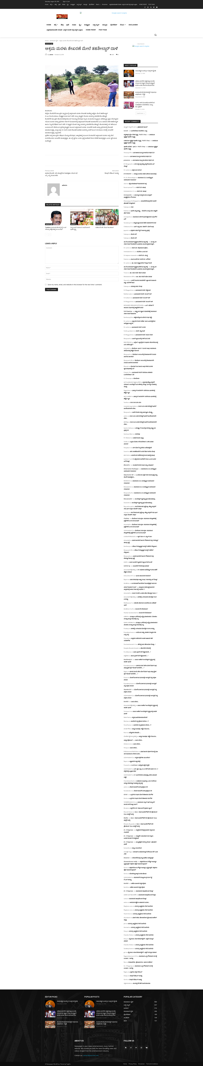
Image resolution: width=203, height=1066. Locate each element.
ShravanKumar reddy (130, 861)
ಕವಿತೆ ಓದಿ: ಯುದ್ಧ (143, 255)
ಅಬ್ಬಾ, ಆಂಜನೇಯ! (137, 848)
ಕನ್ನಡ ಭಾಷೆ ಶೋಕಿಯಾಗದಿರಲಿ (139, 717)
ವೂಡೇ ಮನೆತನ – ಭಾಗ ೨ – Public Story (134, 146)
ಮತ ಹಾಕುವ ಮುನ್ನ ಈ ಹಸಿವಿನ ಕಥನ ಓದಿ (143, 152)
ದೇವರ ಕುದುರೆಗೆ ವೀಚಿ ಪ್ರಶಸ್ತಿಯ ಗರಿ (139, 787)
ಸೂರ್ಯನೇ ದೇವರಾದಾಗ (141, 609)
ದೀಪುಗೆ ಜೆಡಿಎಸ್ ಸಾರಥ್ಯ (112, 173)
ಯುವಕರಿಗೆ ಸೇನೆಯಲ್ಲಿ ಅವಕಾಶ (141, 566)
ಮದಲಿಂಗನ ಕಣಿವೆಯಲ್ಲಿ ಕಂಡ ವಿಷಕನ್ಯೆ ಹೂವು (143, 455)
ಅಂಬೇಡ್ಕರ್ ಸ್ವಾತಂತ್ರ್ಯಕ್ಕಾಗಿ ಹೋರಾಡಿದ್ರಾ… (145, 499)
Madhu (126, 818)
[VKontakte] (147, 1048)
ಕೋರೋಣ (136, 378)
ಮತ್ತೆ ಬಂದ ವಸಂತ (136, 170)
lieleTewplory (128, 311)
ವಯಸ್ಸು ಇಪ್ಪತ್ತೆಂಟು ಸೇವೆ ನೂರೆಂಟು (144, 906)
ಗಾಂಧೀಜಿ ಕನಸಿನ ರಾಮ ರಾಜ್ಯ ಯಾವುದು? (143, 465)
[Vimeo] (154, 7)
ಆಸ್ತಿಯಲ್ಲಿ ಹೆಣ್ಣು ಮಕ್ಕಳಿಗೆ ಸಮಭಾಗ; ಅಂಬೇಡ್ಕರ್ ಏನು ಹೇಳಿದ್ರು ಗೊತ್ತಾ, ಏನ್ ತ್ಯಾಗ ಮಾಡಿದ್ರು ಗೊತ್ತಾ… (140, 384)
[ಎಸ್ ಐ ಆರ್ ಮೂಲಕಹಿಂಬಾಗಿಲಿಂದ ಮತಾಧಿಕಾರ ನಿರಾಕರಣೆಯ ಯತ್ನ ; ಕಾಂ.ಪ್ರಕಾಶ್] (129, 105)
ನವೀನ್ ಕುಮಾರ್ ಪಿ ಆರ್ (130, 587)
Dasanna (127, 858)
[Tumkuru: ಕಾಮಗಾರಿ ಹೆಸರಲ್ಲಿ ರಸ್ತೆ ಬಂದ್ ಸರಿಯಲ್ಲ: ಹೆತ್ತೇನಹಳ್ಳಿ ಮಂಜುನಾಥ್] (56, 217)
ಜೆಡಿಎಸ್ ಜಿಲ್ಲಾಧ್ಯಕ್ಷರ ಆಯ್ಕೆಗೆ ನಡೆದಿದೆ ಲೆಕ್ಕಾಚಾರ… (144, 546)
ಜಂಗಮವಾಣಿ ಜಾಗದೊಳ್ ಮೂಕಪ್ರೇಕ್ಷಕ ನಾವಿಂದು (143, 583)
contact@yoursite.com (91, 1055)
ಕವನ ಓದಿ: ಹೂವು (141, 187)
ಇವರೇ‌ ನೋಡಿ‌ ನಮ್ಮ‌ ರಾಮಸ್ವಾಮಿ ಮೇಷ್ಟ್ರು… (143, 412)
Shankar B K (127, 689)
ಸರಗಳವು (137, 434)
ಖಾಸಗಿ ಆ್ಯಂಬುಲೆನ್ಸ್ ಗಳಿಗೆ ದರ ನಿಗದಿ (141, 338)
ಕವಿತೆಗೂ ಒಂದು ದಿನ (142, 251)
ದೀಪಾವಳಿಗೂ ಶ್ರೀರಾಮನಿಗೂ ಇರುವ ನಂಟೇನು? (140, 962)
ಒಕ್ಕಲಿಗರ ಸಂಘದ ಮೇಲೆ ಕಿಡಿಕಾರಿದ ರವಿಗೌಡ (141, 794)
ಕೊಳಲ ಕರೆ (133, 234)
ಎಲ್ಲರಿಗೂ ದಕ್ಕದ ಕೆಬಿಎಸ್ (136, 972)
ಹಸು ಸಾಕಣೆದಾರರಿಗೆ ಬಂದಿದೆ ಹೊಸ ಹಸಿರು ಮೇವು (142, 451)
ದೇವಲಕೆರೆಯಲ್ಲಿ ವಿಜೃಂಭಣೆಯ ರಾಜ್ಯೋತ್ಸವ (142, 858)
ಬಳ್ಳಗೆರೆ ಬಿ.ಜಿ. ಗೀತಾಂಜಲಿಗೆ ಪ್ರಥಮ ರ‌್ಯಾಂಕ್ (141, 808)
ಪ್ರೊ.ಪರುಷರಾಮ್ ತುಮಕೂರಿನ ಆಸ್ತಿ (138, 183)
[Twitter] (151, 7)
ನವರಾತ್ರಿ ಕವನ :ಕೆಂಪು (136, 286)
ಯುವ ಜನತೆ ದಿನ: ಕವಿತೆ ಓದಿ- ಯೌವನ (140, 259)
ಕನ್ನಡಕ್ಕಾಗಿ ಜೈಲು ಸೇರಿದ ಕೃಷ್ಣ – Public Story (135, 134)
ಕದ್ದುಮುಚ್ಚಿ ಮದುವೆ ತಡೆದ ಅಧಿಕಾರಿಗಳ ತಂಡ (144, 223)
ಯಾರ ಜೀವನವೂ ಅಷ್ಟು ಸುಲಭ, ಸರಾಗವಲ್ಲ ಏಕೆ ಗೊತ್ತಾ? (143, 579)
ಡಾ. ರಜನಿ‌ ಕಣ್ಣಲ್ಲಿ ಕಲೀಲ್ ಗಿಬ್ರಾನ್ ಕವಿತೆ (142, 263)
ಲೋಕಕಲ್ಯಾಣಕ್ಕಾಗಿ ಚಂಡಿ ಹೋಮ (137, 873)
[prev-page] (46, 234)
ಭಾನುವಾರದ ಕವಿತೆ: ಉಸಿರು (139, 327)
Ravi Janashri (128, 499)
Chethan (126, 518)
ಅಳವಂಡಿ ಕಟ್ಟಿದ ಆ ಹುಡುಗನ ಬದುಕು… (140, 902)
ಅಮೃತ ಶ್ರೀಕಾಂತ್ (128, 740)
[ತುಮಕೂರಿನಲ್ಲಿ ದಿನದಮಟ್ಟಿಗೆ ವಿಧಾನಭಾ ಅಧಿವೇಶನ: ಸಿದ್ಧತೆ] (129, 94)
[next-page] (49, 234)
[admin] (46, 55)
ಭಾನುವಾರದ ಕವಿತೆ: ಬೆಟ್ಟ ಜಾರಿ (143, 290)
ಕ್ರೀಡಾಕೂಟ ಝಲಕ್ (142, 127)
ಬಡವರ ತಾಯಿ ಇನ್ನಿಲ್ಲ (138, 438)
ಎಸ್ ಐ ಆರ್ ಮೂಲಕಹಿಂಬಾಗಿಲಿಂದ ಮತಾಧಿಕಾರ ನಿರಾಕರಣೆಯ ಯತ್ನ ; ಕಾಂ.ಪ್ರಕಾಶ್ (145, 105)
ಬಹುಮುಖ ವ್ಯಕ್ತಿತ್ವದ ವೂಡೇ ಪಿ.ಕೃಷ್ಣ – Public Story (137, 140)
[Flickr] (136, 1048)
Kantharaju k (128, 659)
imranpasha (128, 195)
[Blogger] (126, 1048)
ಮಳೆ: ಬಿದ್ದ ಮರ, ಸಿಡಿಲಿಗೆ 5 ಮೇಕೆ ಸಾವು (144, 226)
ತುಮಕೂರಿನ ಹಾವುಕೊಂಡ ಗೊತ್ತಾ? (144, 891)
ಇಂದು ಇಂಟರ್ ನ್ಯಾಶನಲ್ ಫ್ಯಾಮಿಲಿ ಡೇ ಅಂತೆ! (140, 562)
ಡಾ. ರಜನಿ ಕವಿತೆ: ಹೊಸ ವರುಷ (137, 273)
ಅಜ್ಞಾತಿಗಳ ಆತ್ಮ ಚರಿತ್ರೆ (134, 761)
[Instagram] (148, 7)
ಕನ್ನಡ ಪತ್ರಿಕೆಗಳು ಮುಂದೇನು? (142, 757)
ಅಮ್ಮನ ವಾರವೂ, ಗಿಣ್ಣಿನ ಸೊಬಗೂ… (141, 729)
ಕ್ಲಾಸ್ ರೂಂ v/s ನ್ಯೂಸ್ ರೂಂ (144, 536)
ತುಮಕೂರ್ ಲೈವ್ (54, 41)
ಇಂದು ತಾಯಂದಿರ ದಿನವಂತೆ (143, 576)
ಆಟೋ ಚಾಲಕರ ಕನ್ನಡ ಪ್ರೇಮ (138, 883)
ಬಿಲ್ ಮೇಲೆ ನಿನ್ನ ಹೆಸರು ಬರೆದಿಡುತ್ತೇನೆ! (142, 448)
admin (51, 54)
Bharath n (127, 465)
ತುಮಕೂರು (73, 224)
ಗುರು (132, 207)
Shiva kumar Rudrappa (131, 469)
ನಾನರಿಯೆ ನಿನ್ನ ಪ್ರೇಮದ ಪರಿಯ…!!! (140, 721)
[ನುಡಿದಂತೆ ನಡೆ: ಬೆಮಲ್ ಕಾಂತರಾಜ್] (107, 217)
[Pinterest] (69, 60)
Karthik (126, 701)
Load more (140, 113)
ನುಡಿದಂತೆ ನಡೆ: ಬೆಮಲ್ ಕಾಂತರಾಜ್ (104, 227)
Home (47, 41)
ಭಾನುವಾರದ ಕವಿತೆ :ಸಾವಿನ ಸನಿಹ (143, 335)
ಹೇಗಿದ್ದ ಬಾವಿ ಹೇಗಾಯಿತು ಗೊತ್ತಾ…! (146, 644)
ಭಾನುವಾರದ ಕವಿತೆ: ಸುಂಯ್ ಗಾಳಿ (142, 294)
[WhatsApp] (74, 60)
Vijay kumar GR (128, 475)
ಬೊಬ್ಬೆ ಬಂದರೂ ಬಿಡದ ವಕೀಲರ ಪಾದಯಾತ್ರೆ (145, 174)
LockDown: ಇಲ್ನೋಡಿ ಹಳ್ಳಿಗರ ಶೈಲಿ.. (140, 765)
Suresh (126, 131)
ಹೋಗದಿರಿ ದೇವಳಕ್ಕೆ (146, 648)
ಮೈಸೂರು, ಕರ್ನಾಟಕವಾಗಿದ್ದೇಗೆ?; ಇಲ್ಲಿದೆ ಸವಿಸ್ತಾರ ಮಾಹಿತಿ (142, 952)
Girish (126, 794)
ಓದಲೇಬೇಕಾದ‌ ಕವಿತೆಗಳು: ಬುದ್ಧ (139, 131)
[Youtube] (157, 7)
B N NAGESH (127, 174)
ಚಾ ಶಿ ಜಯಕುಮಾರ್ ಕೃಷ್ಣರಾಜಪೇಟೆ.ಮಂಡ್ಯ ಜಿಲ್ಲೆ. (136, 242)
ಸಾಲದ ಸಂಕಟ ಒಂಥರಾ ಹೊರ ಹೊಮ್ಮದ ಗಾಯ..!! (144, 593)
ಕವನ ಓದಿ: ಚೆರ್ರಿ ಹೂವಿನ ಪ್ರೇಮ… (140, 248)
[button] (155, 34)
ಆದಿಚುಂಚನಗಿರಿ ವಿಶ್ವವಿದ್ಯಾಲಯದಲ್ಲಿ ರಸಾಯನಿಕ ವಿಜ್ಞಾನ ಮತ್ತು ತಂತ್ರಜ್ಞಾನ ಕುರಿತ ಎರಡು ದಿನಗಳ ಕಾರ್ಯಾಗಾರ (145, 83)
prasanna (127, 160)
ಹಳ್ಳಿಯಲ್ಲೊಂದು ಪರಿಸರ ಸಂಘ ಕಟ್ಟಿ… (143, 317)
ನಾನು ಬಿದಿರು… (135, 701)
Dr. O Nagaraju (128, 830)
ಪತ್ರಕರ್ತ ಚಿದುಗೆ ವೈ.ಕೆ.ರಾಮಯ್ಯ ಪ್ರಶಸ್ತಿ (140, 230)
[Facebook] (145, 7)
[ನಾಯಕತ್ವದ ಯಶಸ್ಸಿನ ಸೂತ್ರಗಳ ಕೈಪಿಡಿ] (129, 73)
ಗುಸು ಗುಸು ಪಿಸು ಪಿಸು (135, 402)
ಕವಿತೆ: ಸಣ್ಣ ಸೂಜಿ (140, 331)
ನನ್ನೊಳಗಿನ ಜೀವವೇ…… (135, 732)
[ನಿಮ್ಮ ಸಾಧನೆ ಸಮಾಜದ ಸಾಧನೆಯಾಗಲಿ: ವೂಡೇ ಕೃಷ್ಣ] (81, 217)
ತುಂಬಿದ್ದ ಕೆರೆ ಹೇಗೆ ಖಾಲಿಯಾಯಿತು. (142, 983)
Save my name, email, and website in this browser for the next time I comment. (75, 284)
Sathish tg (127, 566)
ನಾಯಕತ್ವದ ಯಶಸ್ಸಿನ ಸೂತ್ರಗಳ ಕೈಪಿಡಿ (145, 71)
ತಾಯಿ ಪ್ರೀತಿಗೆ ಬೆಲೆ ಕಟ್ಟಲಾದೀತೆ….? (142, 652)
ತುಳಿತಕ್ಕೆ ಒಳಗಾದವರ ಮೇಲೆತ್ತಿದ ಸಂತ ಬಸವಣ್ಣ (142, 628)
